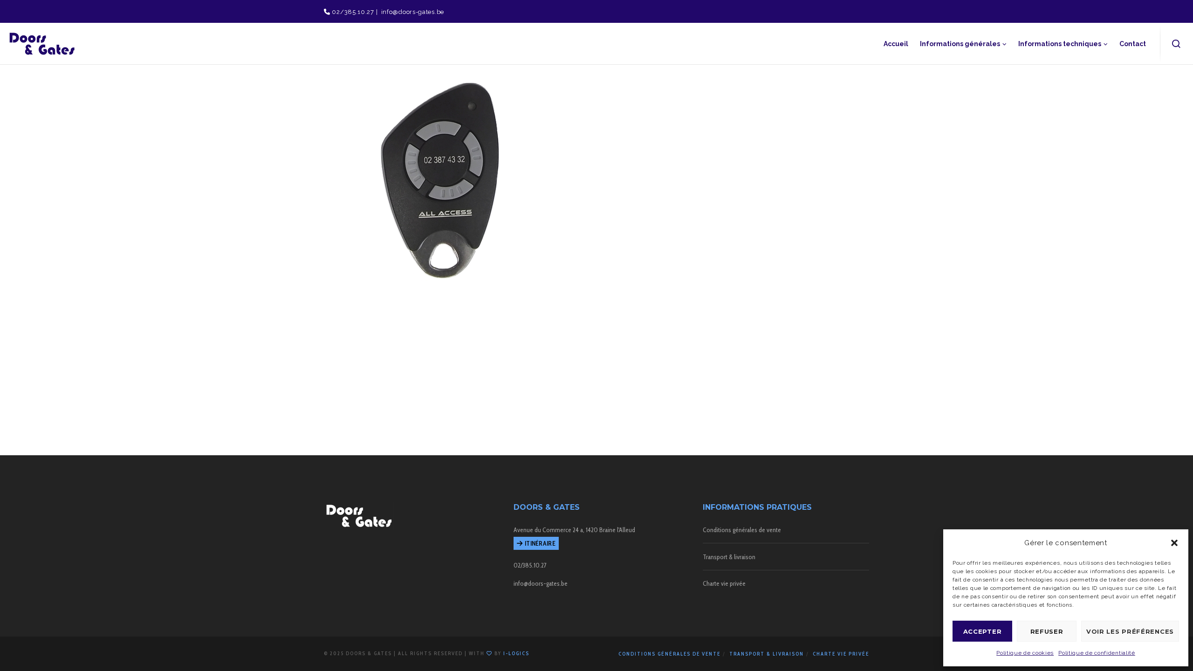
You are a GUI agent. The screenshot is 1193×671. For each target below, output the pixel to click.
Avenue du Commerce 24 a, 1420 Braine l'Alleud (574, 530)
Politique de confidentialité (1096, 653)
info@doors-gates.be (411, 11)
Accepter (982, 631)
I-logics (516, 653)
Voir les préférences (1130, 631)
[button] (1174, 543)
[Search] (1176, 44)
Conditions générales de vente (742, 530)
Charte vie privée (724, 583)
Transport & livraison (729, 557)
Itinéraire (540, 543)
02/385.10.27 (352, 11)
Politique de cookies (1025, 653)
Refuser (1046, 631)
